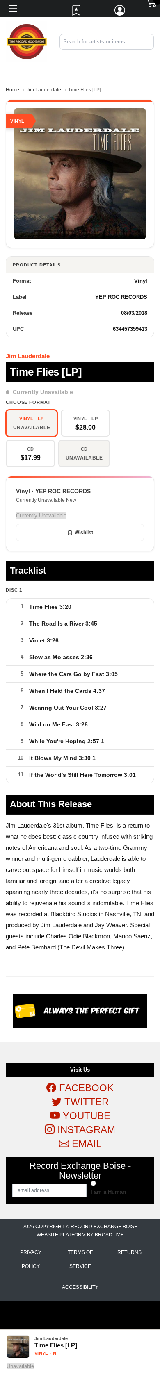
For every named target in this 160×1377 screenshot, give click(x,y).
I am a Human (108, 1192)
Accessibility (80, 1287)
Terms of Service (80, 1259)
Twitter (85, 1101)
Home (12, 90)
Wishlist (84, 532)
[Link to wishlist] (76, 12)
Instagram (85, 1129)
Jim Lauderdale (43, 90)
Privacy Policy (30, 1259)
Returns (129, 1252)
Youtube (85, 1115)
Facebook (85, 1087)
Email (85, 1143)
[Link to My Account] (120, 12)
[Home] (26, 41)
